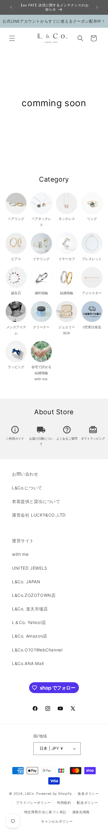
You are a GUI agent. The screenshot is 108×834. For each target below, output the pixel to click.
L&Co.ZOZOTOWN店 (34, 595)
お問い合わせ (25, 473)
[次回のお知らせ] (97, 7)
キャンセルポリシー (57, 821)
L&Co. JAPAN (26, 581)
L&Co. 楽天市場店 (30, 608)
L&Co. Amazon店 (29, 635)
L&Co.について (27, 487)
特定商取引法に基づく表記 (45, 812)
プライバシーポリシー (33, 803)
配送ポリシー (87, 803)
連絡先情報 (81, 812)
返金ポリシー (88, 793)
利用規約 (64, 803)
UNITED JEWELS (29, 568)
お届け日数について (41, 438)
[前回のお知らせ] (11, 7)
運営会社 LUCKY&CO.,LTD (39, 514)
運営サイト (23, 540)
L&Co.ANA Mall (28, 663)
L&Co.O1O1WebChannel (37, 649)
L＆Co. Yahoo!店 (29, 622)
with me (20, 554)
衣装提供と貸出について (36, 501)
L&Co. (30, 793)
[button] (12, 38)
